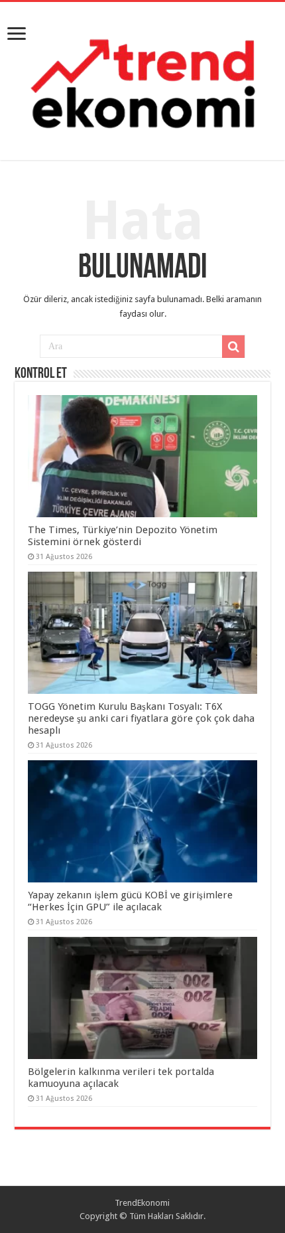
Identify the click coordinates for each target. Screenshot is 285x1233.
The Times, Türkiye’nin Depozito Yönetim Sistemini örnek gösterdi (122, 536)
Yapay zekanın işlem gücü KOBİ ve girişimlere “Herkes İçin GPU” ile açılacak (130, 901)
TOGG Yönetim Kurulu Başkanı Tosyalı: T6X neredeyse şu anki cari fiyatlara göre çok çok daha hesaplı (141, 718)
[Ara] (233, 346)
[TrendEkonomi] (142, 78)
